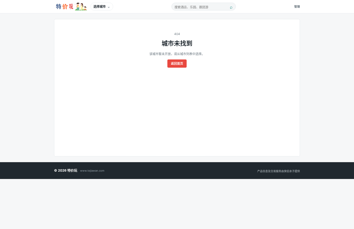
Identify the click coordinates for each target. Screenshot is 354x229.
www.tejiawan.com (92, 170)
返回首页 (177, 63)
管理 (297, 6)
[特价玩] (70, 6)
